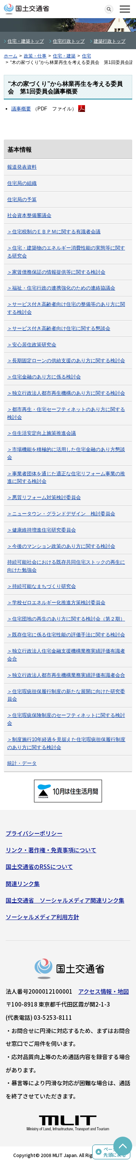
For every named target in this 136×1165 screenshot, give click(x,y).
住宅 (86, 56)
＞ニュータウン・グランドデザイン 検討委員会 (61, 514)
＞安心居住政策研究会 (31, 344)
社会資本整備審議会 (29, 215)
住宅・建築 (64, 56)
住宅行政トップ (69, 41)
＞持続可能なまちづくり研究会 (41, 586)
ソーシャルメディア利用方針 (42, 917)
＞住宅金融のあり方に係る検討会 (44, 377)
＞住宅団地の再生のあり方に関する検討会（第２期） (66, 619)
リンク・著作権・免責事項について (51, 850)
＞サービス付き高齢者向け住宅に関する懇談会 (58, 328)
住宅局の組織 (22, 183)
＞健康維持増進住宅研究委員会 (41, 530)
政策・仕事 (35, 56)
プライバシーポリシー (34, 833)
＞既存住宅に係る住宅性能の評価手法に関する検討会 (66, 635)
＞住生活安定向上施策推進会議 (41, 433)
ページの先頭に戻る (115, 1152)
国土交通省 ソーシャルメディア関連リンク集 (65, 900)
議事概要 (21, 109)
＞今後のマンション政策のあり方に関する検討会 (61, 546)
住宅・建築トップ (26, 41)
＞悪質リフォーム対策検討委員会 (44, 497)
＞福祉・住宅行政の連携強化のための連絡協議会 (61, 288)
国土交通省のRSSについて (39, 866)
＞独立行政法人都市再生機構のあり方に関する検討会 (66, 393)
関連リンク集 (23, 883)
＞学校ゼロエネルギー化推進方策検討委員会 (56, 602)
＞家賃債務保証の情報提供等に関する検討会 (56, 272)
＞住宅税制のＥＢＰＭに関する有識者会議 (53, 231)
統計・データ (22, 763)
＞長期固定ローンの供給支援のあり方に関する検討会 (66, 360)
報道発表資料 (22, 167)
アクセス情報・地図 (103, 991)
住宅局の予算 (22, 199)
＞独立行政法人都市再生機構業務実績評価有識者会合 (66, 675)
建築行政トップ (109, 41)
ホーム (10, 56)
